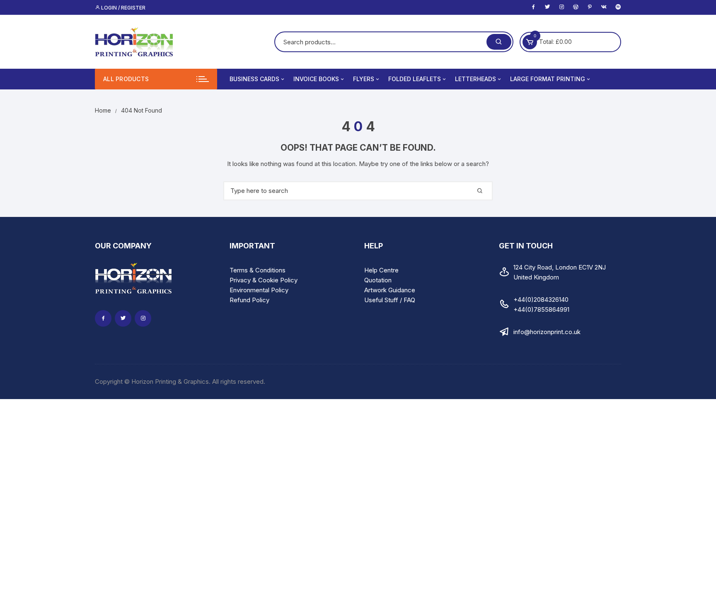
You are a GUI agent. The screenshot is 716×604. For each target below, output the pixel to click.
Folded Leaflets (414, 78)
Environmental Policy (259, 290)
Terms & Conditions (257, 270)
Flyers (363, 78)
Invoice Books (316, 78)
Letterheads (475, 78)
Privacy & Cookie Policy (264, 280)
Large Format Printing (547, 78)
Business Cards (254, 78)
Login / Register (122, 8)
